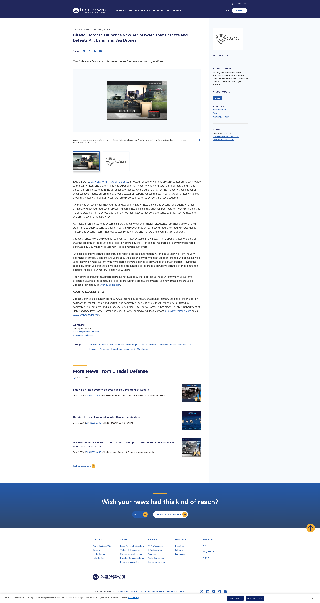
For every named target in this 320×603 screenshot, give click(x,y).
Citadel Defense (119, 181)
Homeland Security (167, 344)
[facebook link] (219, 591)
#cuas (215, 113)
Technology (131, 344)
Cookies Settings (235, 598)
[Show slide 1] (86, 161)
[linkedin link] (207, 591)
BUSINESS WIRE (98, 181)
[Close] (312, 598)
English (217, 98)
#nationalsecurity (221, 117)
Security (152, 344)
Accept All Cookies (254, 598)
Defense (143, 344)
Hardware (119, 344)
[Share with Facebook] (95, 51)
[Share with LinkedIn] (84, 51)
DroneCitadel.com (110, 284)
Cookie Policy (133, 598)
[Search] (232, 4)
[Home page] (89, 10)
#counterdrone (219, 109)
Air (189, 344)
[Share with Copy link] (106, 51)
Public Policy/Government (123, 349)
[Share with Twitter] (90, 51)
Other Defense (106, 344)
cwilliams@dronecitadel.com (86, 331)
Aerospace (104, 349)
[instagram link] (225, 591)
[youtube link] (213, 591)
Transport (93, 349)
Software (93, 344)
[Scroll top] (310, 528)
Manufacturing (143, 349)
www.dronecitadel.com (86, 314)
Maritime (182, 344)
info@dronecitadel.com (178, 310)
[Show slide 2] (116, 161)
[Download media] (199, 140)
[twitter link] (201, 591)
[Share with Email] (101, 51)
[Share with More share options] (112, 51)
